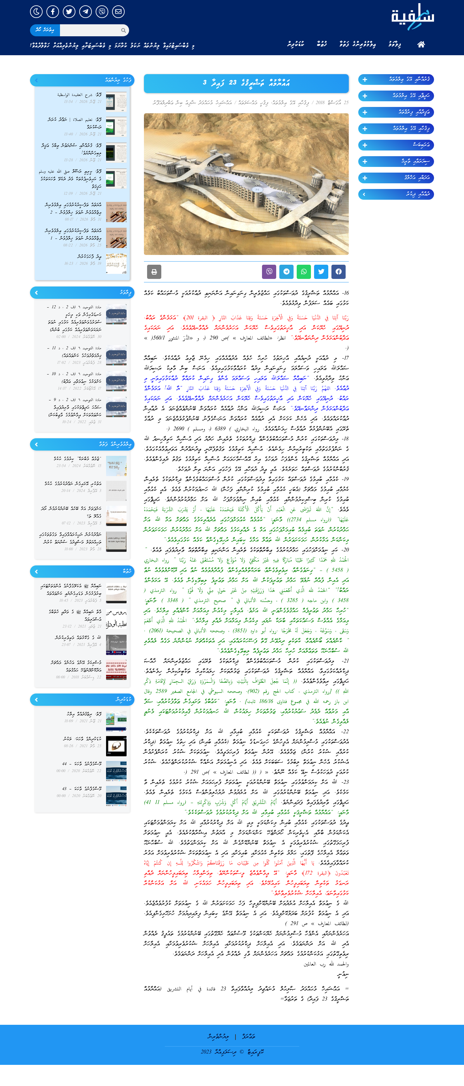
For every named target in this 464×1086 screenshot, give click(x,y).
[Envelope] (118, 11)
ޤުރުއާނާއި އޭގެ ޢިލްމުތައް (409, 79)
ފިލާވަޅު (395, 44)
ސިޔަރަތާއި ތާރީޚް (416, 161)
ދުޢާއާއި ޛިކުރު (418, 194)
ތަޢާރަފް (248, 1037)
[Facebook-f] (52, 11)
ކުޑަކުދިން (295, 44)
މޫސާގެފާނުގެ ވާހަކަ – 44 (81, 764)
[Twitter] (69, 11)
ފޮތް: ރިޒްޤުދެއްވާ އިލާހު (84, 714)
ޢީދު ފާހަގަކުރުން (89, 257)
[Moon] (36, 11)
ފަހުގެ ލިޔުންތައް (118, 80)
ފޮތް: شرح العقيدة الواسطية (79, 95)
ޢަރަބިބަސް (421, 145)
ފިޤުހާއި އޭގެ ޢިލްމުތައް (411, 129)
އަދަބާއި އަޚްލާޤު (417, 178)
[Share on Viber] (269, 272)
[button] (338, 272)
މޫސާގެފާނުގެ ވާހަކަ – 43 (81, 789)
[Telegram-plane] (85, 11)
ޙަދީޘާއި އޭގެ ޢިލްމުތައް (411, 96)
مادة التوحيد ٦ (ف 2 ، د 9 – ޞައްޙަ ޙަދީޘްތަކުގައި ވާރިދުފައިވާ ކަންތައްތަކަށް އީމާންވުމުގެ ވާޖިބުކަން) (74, 408)
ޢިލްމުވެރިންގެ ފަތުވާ (358, 44)
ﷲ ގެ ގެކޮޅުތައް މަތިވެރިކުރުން (78, 638)
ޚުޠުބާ (322, 44)
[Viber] (102, 11)
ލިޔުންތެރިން (218, 1037)
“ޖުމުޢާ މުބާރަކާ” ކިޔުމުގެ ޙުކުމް (77, 459)
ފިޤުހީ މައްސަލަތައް (253, 103)
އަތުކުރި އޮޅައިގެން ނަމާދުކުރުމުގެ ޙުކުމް (73, 484)
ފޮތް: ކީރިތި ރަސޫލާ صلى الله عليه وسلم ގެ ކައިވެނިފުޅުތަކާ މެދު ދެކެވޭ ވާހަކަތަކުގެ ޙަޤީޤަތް (70, 179)
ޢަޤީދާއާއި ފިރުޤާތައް (414, 112)
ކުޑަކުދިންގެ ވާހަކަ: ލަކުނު (82, 739)
